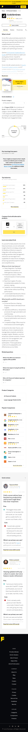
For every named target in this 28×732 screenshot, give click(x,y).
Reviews (12, 30)
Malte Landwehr (14, 560)
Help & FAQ (14, 661)
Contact (14, 684)
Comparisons (14, 715)
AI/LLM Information (14, 664)
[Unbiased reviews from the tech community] (5, 6)
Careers (14, 681)
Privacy (14, 692)
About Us (14, 672)
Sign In (23, 6)
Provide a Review (14, 652)
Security (14, 704)
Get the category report (19, 82)
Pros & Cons (20, 30)
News (14, 678)
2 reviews (11, 20)
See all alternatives (17, 465)
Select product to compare (20, 225)
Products (14, 718)
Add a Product (14, 658)
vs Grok (15, 414)
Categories (14, 712)
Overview (5, 30)
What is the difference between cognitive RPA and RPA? (12, 358)
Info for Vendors (14, 655)
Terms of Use (14, 698)
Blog (14, 675)
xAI (12, 17)
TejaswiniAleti (13, 485)
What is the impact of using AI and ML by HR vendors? (14, 368)
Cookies (14, 695)
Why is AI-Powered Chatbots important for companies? (14, 379)
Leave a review (15, 25)
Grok (18, 543)
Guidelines (14, 701)
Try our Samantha (16, 1)
